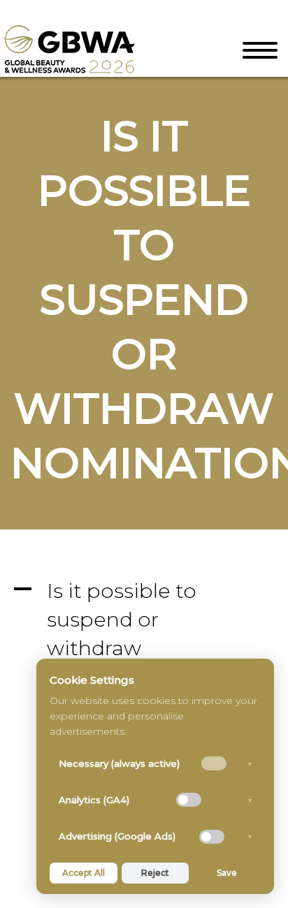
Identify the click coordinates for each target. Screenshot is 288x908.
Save (227, 872)
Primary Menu (260, 50)
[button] (144, 633)
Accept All (83, 872)
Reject (155, 872)
